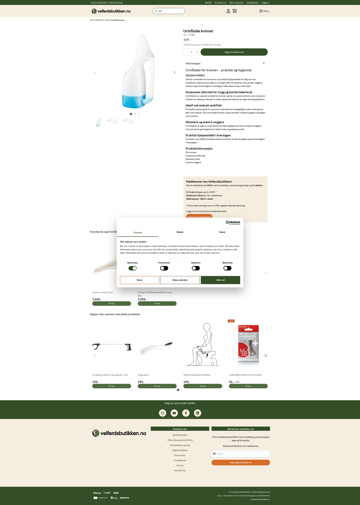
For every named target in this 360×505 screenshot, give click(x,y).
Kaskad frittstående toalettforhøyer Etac (155, 294)
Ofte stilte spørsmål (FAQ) (180, 440)
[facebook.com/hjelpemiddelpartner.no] (186, 413)
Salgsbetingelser (180, 450)
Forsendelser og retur (180, 445)
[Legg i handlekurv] (234, 52)
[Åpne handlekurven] (234, 11)
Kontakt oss (180, 470)
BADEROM (99, 20)
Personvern (180, 455)
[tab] (131, 114)
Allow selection (180, 280)
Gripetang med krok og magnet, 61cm (110, 374)
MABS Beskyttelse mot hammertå (245, 374)
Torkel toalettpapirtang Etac (196, 374)
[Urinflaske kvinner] (134, 72)
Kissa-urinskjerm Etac (102, 292)
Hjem (92, 20)
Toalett (107, 20)
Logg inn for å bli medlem (199, 216)
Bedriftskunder (180, 435)
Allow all (220, 280)
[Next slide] (174, 72)
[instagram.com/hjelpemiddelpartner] (162, 413)
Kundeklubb (180, 460)
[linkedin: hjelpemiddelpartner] (197, 413)
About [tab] (222, 232)
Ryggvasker (143, 374)
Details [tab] (180, 232)
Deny (139, 280)
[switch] (164, 268)
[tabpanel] (111, 271)
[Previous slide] (95, 72)
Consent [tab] (138, 232)
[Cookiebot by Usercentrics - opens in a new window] (228, 223)
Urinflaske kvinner (118, 20)
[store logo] (111, 10)
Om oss (180, 465)
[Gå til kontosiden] (228, 11)
